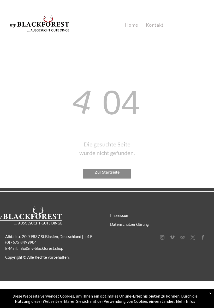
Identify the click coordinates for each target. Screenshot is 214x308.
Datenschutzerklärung (129, 224)
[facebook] (203, 238)
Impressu (118, 215)
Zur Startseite (107, 171)
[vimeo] (172, 238)
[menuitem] (131, 25)
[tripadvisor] (182, 238)
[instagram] (162, 238)
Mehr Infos (185, 301)
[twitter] (192, 238)
